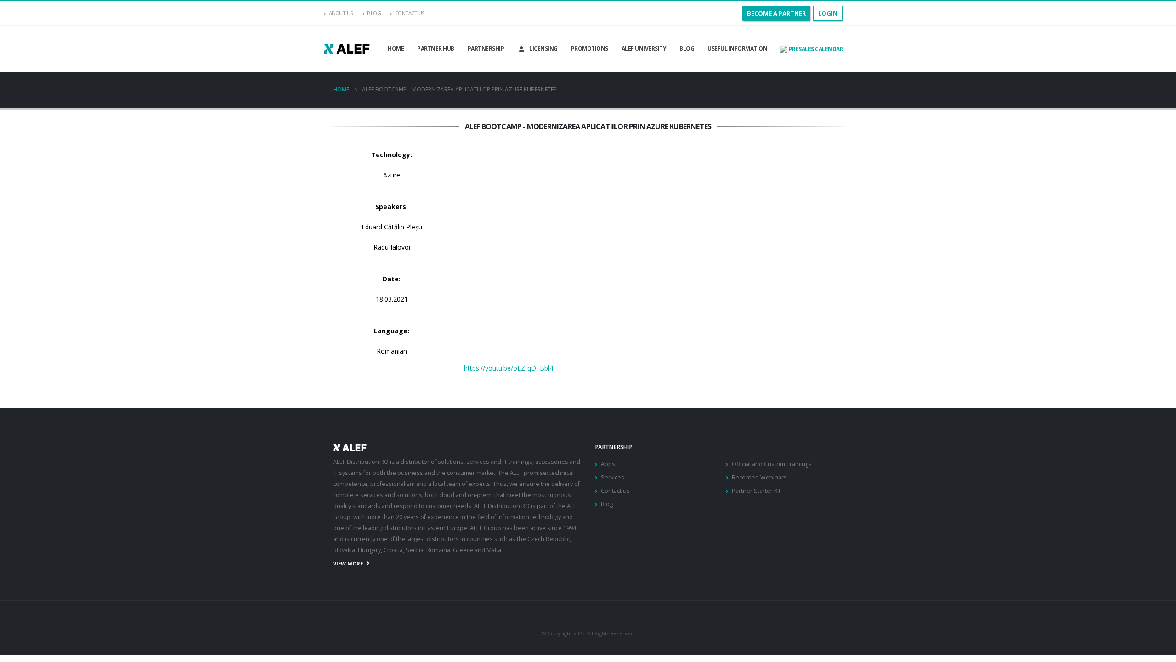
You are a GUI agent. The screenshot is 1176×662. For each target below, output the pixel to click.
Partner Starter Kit (756, 491)
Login (827, 13)
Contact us (615, 491)
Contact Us (410, 13)
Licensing (543, 48)
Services (612, 477)
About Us (341, 13)
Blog (374, 13)
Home (396, 48)
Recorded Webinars (759, 477)
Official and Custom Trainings (772, 464)
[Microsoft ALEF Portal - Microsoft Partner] (347, 48)
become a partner (776, 13)
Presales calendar (815, 49)
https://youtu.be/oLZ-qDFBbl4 (508, 368)
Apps (608, 464)
